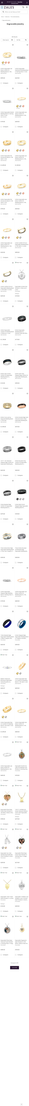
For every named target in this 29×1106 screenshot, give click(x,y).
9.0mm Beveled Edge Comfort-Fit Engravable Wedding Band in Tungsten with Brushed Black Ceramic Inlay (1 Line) (6, 506)
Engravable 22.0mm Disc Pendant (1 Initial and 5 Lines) (21, 288)
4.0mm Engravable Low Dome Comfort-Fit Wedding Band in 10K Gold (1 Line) (21, 201)
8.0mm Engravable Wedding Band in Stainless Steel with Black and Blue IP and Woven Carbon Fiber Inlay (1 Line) (21, 331)
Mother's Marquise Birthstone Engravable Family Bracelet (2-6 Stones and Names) (6, 680)
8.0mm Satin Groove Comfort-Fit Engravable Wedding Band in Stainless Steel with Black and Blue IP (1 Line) (7, 375)
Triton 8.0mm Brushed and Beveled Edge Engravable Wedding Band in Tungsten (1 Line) (21, 549)
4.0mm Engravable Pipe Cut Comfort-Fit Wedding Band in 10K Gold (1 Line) (21, 680)
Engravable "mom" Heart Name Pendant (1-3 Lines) (7, 897)
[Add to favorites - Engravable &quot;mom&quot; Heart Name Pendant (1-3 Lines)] (13, 873)
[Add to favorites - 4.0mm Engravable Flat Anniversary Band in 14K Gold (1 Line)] (13, 175)
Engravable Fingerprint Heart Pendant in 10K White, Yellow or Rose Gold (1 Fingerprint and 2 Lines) (21, 942)
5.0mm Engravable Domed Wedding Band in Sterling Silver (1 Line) (7, 113)
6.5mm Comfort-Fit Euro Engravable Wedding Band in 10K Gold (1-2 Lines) (21, 244)
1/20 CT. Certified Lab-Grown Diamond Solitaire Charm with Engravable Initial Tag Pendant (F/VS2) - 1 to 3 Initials (21, 811)
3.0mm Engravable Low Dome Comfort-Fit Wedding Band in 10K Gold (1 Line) (6, 244)
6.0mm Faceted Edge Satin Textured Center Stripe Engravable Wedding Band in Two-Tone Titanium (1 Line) (21, 419)
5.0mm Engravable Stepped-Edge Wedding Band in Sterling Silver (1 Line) (7, 593)
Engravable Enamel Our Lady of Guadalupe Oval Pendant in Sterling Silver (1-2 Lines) (21, 767)
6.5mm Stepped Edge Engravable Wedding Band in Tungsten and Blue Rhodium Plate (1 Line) (21, 636)
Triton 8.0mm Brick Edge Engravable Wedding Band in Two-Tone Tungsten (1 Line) (7, 549)
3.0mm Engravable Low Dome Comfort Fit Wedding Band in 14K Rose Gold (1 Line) (21, 593)
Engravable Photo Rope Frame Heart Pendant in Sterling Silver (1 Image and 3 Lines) (21, 854)
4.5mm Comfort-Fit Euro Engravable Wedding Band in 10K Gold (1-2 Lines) (7, 288)
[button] (27, 3)
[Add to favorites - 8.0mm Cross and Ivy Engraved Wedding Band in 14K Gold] (13, 393)
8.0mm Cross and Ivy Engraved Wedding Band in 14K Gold (7, 419)
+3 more (18, 108)
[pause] (2, 3)
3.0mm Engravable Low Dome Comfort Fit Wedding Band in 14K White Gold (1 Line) (6, 767)
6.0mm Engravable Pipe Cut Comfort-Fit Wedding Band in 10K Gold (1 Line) (7, 724)
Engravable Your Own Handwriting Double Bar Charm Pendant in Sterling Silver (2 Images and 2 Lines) (7, 854)
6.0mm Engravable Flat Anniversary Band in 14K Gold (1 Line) (7, 157)
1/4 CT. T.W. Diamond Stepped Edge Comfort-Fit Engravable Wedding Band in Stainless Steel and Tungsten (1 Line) (7, 462)
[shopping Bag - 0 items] (27, 7)
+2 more (3, 64)
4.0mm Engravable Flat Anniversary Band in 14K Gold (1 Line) (7, 201)
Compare (5, 83)
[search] (3, 12)
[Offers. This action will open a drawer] (23, 7)
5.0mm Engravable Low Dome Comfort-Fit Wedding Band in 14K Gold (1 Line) (21, 157)
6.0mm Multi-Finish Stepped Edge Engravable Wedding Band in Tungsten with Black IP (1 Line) (21, 506)
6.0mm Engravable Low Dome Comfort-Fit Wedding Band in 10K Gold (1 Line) (6, 70)
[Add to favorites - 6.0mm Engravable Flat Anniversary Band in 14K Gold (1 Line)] (13, 132)
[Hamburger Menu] (2, 7)
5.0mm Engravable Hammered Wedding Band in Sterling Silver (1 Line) (21, 70)
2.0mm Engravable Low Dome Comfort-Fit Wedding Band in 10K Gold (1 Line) (21, 113)
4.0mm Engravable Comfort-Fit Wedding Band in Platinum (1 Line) (7, 331)
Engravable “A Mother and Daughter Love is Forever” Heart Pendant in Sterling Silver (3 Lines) (21, 898)
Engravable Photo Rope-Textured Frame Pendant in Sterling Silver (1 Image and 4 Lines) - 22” (7, 942)
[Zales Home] (9, 7)
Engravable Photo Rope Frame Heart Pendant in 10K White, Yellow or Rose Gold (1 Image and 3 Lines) (7, 811)
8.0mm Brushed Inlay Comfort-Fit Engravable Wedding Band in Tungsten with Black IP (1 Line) (21, 462)
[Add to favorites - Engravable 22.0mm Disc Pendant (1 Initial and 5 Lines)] (27, 263)
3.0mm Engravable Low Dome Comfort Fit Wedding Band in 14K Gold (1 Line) (21, 724)
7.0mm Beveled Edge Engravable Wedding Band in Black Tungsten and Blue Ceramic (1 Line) (7, 636)
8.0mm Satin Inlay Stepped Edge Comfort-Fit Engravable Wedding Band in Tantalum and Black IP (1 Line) (21, 375)
